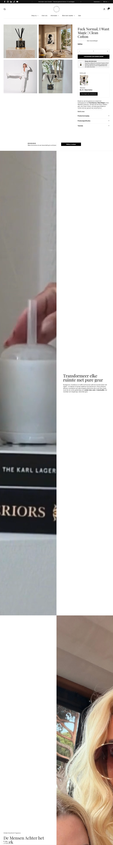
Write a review (71, 144)
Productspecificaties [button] (84, 121)
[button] (5, 9)
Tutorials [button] (80, 126)
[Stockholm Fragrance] (56, 9)
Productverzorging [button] (83, 116)
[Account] (104, 9)
